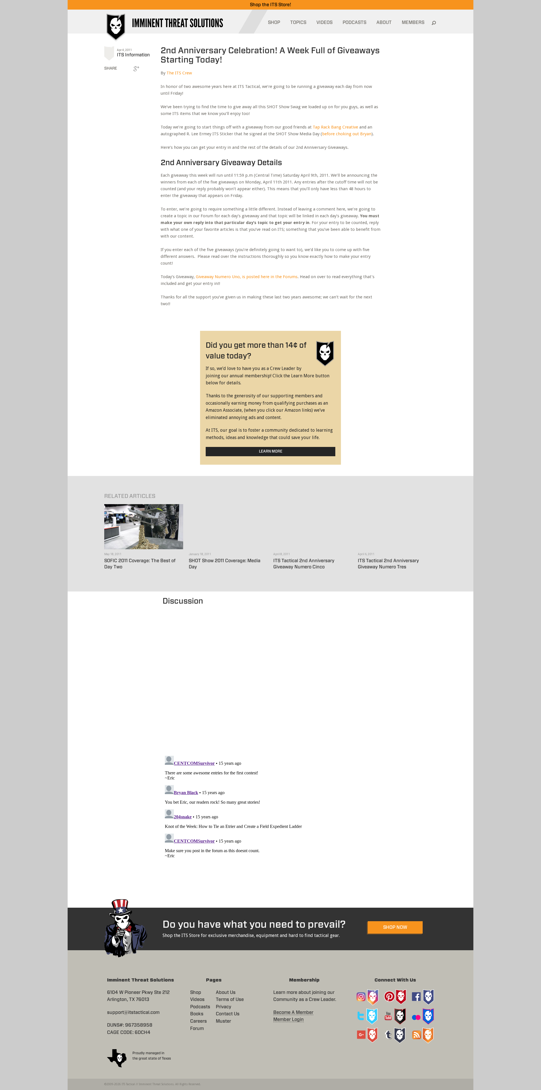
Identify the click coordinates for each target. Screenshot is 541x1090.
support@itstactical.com (133, 1012)
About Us (226, 992)
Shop (195, 992)
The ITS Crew (179, 73)
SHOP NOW (395, 927)
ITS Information (133, 55)
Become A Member (293, 1012)
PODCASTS (354, 22)
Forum (197, 1028)
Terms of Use (230, 999)
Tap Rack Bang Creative (335, 127)
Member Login (288, 1019)
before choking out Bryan (346, 133)
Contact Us (228, 1014)
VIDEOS (324, 22)
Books (196, 1014)
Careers (198, 1021)
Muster (223, 1021)
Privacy (223, 1007)
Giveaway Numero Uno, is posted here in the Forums (247, 276)
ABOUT (384, 22)
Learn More (270, 451)
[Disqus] (271, 677)
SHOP (274, 22)
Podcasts (200, 1007)
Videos (197, 999)
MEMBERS (413, 22)
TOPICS (298, 22)
